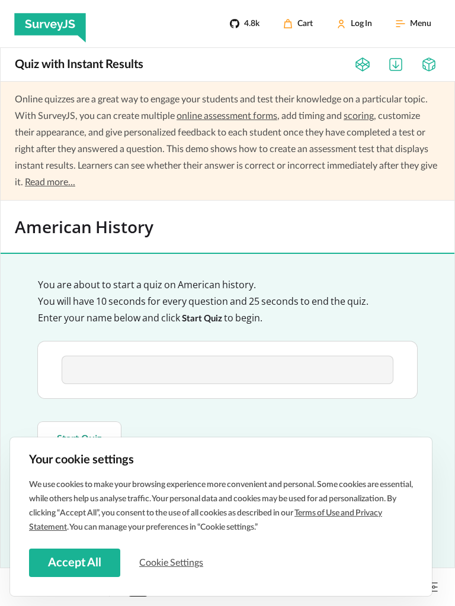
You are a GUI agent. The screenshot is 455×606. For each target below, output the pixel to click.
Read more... (50, 182)
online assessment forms (227, 116)
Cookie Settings (171, 563)
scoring (359, 116)
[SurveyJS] (50, 24)
